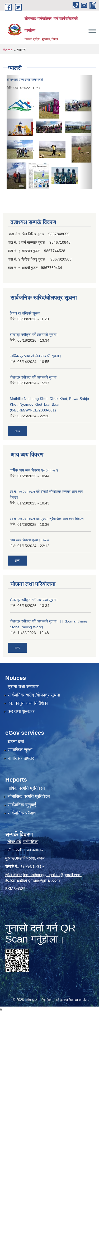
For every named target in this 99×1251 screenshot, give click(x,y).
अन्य (17, 431)
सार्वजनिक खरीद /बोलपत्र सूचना (34, 695)
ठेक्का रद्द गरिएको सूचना (25, 313)
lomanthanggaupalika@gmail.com (52, 874)
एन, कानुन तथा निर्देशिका (28, 703)
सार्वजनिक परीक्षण (22, 813)
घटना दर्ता (16, 741)
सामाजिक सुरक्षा (20, 749)
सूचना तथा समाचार (23, 686)
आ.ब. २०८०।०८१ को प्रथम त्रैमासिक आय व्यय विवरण (47, 519)
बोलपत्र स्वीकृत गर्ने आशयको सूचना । (35, 377)
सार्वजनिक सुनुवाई (22, 804)
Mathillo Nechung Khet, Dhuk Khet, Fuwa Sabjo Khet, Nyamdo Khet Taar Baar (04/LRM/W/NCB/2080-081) (49, 404)
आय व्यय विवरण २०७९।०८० (29, 540)
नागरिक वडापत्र (21, 758)
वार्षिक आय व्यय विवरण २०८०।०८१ (34, 470)
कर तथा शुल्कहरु (21, 711)
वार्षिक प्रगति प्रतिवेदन (26, 788)
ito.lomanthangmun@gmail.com (32, 880)
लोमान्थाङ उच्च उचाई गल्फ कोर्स (25, 79)
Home (8, 50)
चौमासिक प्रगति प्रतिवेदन (29, 796)
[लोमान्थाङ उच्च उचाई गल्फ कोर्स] (20, 105)
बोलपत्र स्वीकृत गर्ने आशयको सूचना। (34, 334)
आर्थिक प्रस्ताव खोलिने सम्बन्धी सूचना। (35, 356)
